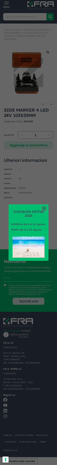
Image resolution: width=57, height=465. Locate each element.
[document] (28, 232)
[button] (44, 208)
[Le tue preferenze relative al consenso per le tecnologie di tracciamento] (6, 459)
